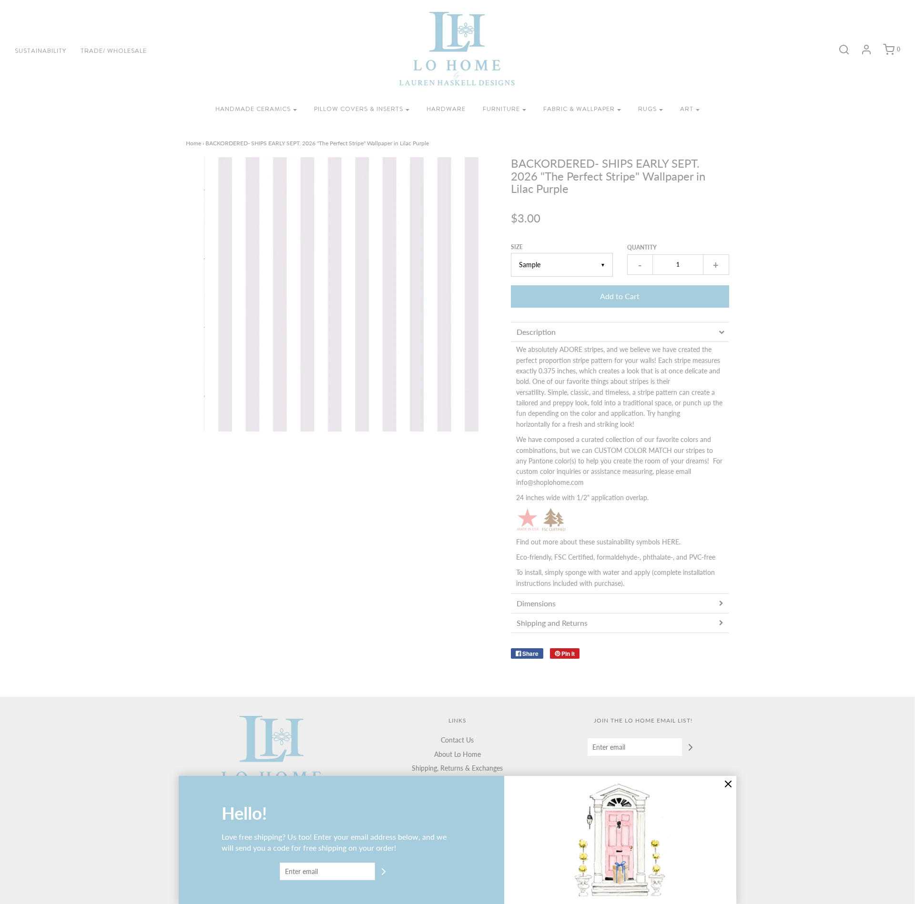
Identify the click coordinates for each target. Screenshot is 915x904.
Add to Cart (620, 296)
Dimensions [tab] (536, 603)
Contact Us (457, 740)
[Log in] (861, 49)
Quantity (642, 247)
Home (193, 143)
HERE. (671, 542)
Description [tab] (536, 331)
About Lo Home (457, 754)
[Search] (839, 49)
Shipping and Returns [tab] (553, 622)
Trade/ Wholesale (114, 50)
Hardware (446, 108)
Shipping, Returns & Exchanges (457, 768)
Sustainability (40, 50)
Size (517, 247)
